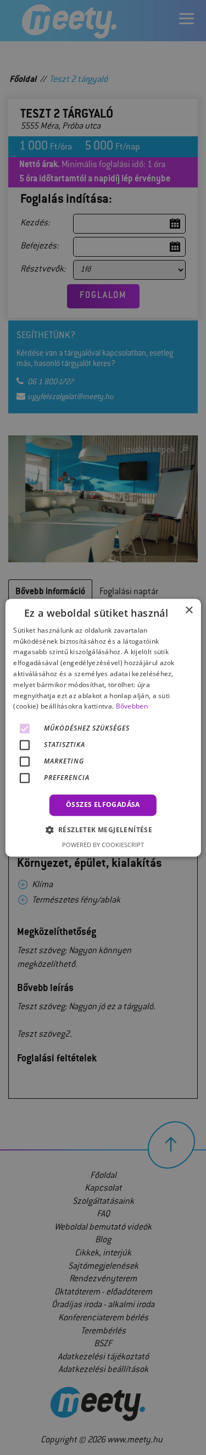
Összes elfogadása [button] (103, 805)
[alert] (103, 727)
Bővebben (132, 706)
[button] (103, 829)
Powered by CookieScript (103, 844)
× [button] (189, 610)
